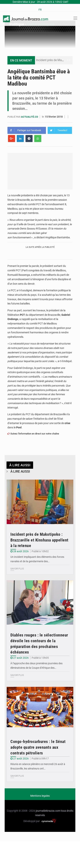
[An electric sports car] (40, 502)
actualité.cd (30, 116)
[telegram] (29, 138)
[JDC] (25, 18)
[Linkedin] (20, 138)
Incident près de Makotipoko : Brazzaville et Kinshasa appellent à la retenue (39, 540)
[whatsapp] (37, 138)
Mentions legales (40, 795)
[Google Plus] (11, 138)
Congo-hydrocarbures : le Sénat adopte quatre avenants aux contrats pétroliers (37, 747)
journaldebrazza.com (48, 810)
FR (40, 9)
